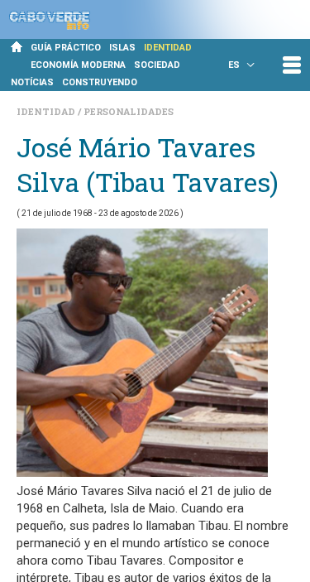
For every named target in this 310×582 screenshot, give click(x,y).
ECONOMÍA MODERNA (78, 65)
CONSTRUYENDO (99, 82)
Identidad (47, 111)
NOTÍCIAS (32, 82)
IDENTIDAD (168, 47)
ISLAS (122, 47)
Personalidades (128, 111)
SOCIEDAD (157, 65)
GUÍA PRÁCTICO (66, 47)
